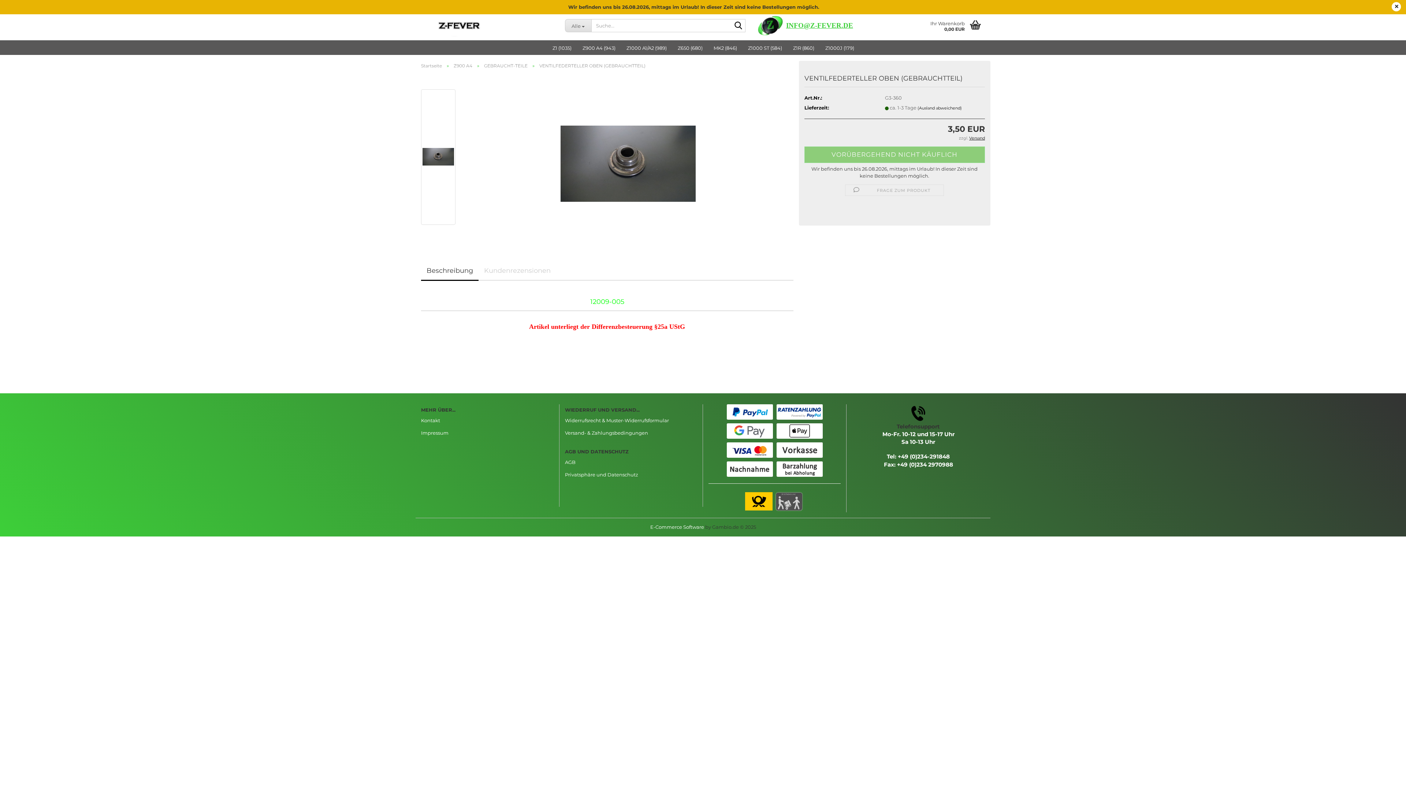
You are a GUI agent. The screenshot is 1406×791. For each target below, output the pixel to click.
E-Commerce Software (677, 527)
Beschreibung (450, 271)
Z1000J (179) (839, 48)
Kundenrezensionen (517, 271)
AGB (570, 462)
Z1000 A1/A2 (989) (646, 48)
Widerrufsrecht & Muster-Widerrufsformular (617, 420)
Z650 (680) (690, 48)
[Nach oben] (1386, 780)
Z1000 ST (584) (765, 48)
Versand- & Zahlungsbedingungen (606, 433)
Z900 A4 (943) (599, 48)
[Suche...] (738, 26)
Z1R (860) (803, 48)
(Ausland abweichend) (940, 108)
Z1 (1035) (562, 48)
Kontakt (430, 420)
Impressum (435, 433)
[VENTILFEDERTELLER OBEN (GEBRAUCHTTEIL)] (628, 156)
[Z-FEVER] (487, 25)
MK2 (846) (725, 48)
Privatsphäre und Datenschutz (601, 475)
